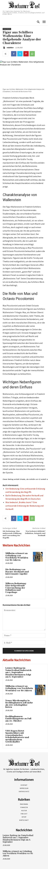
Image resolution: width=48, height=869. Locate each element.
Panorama (7, 29)
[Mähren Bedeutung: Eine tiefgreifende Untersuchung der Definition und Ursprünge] (38, 587)
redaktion (10, 47)
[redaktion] (4, 47)
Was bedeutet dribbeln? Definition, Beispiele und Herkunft (35, 533)
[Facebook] (13, 53)
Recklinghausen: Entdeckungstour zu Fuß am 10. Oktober (18, 718)
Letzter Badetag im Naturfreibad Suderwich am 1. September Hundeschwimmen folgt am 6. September (18, 672)
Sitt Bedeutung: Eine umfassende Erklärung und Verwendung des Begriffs (12, 534)
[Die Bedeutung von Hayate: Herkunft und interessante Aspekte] (38, 573)
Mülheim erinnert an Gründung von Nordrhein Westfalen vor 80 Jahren (16, 556)
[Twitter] (20, 53)
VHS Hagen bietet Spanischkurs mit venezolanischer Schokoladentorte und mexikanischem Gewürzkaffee (17, 736)
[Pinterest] (26, 53)
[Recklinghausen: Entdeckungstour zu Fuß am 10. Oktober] (40, 720)
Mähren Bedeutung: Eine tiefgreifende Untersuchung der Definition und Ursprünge (15, 588)
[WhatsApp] (32, 53)
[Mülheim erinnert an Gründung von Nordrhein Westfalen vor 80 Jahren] (38, 557)
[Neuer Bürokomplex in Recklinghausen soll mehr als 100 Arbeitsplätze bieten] (40, 704)
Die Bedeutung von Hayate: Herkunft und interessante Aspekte (17, 571)
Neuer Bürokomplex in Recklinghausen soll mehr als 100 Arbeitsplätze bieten (19, 704)
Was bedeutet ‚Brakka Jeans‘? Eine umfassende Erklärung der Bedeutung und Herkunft (24, 505)
